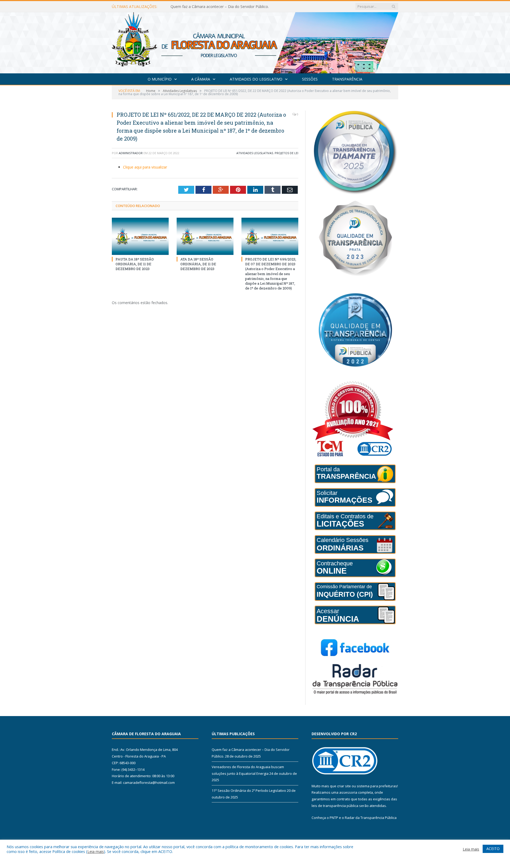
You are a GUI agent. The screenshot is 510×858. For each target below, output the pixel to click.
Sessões (310, 79)
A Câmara (200, 79)
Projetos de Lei (286, 153)
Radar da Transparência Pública (371, 817)
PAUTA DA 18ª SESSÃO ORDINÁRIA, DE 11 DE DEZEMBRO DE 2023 (135, 264)
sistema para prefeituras (377, 786)
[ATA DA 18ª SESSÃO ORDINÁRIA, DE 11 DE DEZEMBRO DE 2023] (205, 236)
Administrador (131, 153)
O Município (160, 79)
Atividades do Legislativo (256, 79)
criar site (344, 786)
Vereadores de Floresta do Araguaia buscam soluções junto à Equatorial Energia (232, 6)
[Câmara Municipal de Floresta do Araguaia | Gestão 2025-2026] (255, 41)
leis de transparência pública (335, 805)
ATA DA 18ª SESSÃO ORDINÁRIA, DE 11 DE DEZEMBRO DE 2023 (198, 264)
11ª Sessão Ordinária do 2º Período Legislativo (249, 790)
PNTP (334, 817)
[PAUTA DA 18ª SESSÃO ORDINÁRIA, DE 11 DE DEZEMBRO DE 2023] (140, 236)
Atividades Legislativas (254, 153)
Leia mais (95, 851)
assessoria (348, 792)
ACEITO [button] (493, 848)
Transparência (347, 79)
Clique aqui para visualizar (145, 167)
